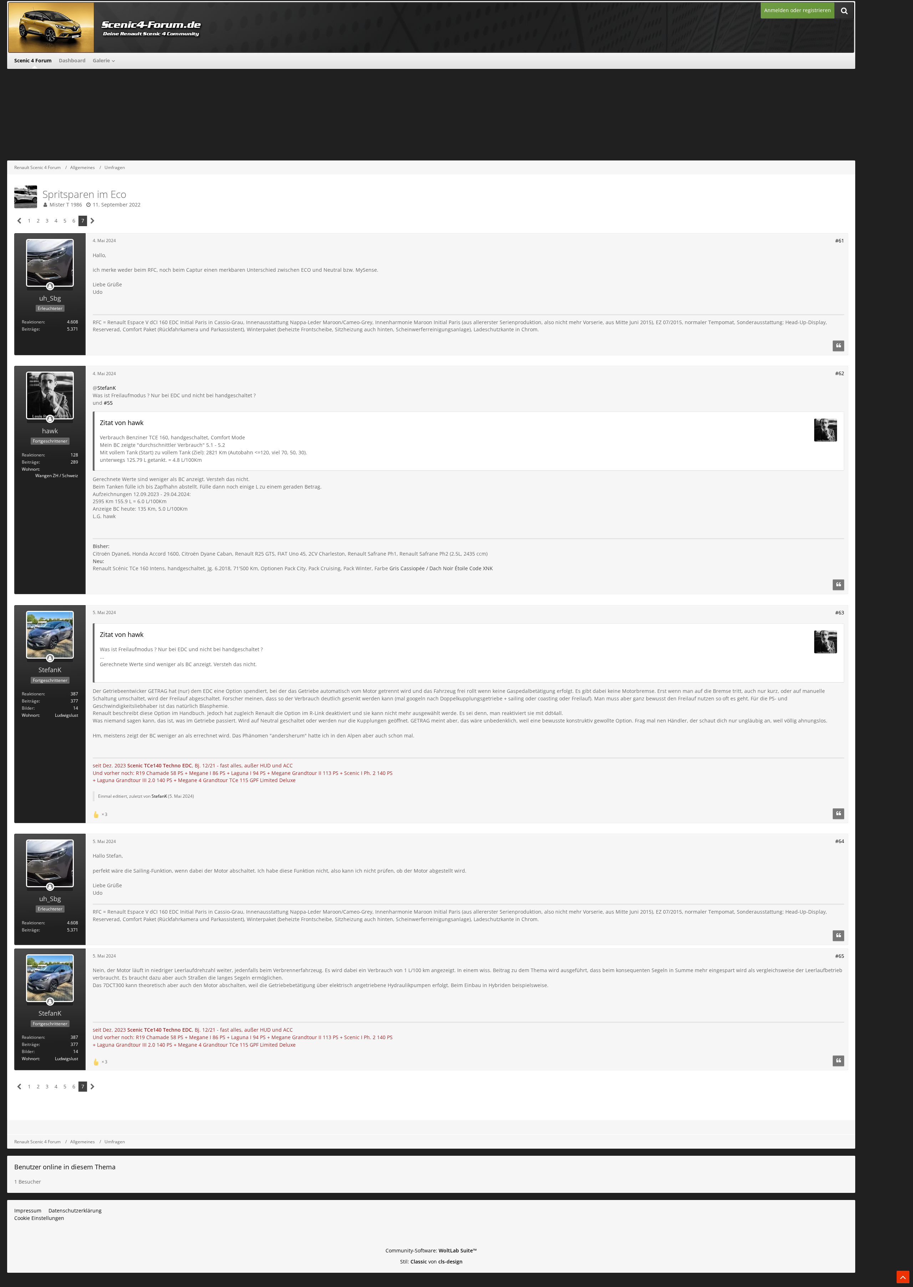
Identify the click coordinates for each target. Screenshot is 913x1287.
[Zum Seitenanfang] (903, 1277)
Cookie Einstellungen (39, 1218)
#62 (839, 373)
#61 (839, 240)
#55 (108, 402)
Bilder (28, 708)
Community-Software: (431, 1250)
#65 (839, 956)
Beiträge (30, 329)
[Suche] (844, 10)
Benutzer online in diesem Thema (65, 1167)
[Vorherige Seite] (19, 221)
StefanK (106, 387)
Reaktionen (33, 322)
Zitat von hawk (121, 422)
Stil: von (431, 1261)
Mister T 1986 (66, 204)
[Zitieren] (838, 346)
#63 (839, 612)
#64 (839, 841)
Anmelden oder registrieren (797, 10)
